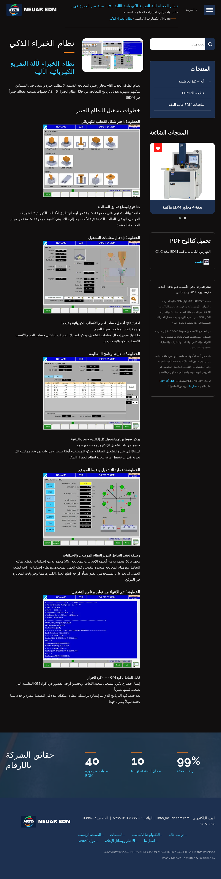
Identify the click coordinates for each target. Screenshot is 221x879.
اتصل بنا (193, 386)
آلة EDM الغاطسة (191, 81)
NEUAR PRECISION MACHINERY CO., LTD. (159, 852)
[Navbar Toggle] (209, 10)
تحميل (199, 261)
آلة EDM (164, 380)
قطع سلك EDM (193, 93)
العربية (190, 9)
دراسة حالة (177, 834)
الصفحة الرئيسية (89, 834)
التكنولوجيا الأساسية (146, 834)
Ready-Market (171, 858)
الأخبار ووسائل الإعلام (120, 840)
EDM (172, 380)
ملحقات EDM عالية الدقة (186, 104)
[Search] (210, 44)
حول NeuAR (87, 840)
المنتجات (116, 834)
